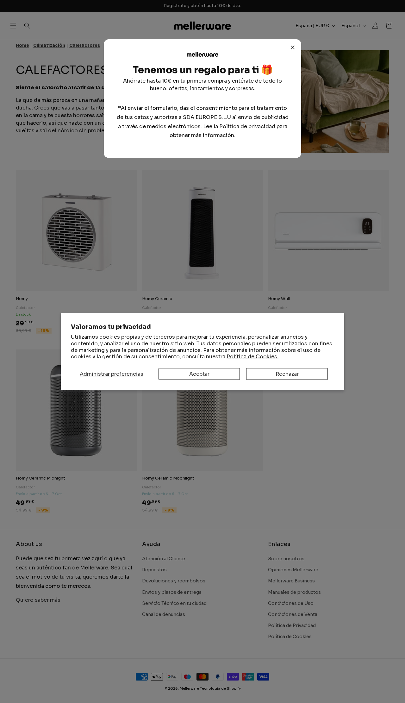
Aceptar (199, 374)
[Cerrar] (293, 47)
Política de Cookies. (252, 356)
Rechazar (287, 374)
